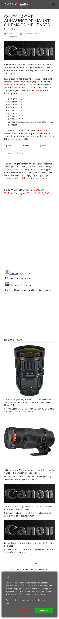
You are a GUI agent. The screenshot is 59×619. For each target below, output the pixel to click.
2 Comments (12, 36)
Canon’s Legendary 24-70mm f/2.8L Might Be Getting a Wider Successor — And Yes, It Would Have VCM (28, 402)
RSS (40, 193)
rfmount (19, 153)
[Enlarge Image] (29, 50)
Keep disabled (24, 610)
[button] (53, 4)
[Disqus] (29, 232)
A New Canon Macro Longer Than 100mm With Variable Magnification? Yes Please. (29, 471)
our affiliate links (19, 178)
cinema (9, 153)
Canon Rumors (32, 90)
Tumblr (32, 193)
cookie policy (11, 597)
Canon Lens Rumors (32, 34)
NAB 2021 (48, 136)
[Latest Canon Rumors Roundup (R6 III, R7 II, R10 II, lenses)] (29, 529)
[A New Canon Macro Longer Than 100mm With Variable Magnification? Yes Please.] (29, 441)
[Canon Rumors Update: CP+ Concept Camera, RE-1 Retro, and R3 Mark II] (29, 493)
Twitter (9, 193)
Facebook (39, 189)
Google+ (20, 193)
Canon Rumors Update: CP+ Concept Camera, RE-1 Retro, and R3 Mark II (28, 508)
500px (49, 193)
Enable (44, 611)
